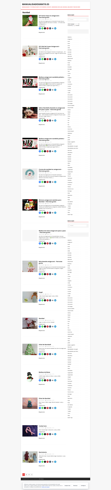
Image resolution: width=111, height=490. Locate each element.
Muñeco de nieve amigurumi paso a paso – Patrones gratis (52, 231)
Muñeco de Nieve (44, 372)
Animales (69, 49)
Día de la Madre (71, 105)
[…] (45, 24)
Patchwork (70, 178)
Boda (69, 62)
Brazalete (70, 67)
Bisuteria (69, 60)
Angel (41, 292)
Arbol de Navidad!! (45, 344)
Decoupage (70, 103)
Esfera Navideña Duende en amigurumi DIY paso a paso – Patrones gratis (52, 108)
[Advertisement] (44, 42)
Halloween (70, 133)
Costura (69, 86)
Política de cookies (45, 487)
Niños (69, 163)
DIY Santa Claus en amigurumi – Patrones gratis (49, 16)
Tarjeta (69, 206)
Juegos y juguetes (71, 141)
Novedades (70, 167)
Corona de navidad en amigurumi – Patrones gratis (50, 170)
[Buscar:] (78, 20)
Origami (69, 173)
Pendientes (70, 182)
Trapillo (69, 208)
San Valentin (70, 201)
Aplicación (70, 56)
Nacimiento (43, 452)
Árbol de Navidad (44, 398)
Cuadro (69, 90)
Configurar (83, 485)
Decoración (70, 94)
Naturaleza (70, 152)
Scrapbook (70, 203)
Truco (69, 210)
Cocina (69, 73)
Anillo (69, 47)
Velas (69, 212)
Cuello (69, 92)
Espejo (69, 112)
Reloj (69, 193)
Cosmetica (70, 84)
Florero (69, 126)
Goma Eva (70, 129)
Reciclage (70, 191)
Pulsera (69, 186)
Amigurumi (70, 39)
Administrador (49, 320)
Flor (68, 120)
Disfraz (69, 109)
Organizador (70, 169)
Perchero (69, 184)
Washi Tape (70, 214)
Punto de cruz (70, 188)
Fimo (69, 118)
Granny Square (71, 131)
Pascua (69, 176)
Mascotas (70, 150)
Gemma (47, 19)
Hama (69, 135)
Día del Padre (70, 107)
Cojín (69, 75)
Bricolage (70, 69)
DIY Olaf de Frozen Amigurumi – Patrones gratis (49, 47)
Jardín (69, 139)
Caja (69, 71)
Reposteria (70, 195)
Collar (69, 79)
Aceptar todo (67, 485)
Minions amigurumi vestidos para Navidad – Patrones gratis (50, 201)
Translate (77, 25)
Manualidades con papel (73, 146)
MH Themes (41, 479)
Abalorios (70, 37)
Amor (69, 41)
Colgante (69, 77)
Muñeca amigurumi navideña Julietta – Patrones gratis (52, 78)
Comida (69, 82)
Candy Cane (43, 426)
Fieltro (69, 114)
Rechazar (75, 485)
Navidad (41, 318)
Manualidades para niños (73, 148)
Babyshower (70, 58)
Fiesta (69, 116)
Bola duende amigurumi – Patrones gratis (50, 262)
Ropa (69, 197)
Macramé (70, 144)
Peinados (69, 180)
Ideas (69, 137)
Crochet (69, 88)
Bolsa (69, 64)
